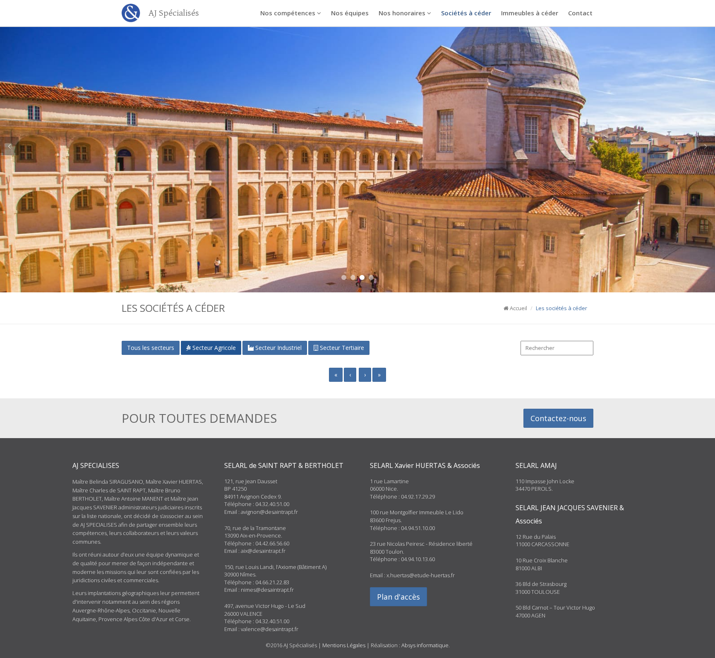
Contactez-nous (558, 418)
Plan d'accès (398, 597)
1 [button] (343, 277)
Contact (580, 13)
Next (705, 146)
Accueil (518, 308)
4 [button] (371, 277)
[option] (357, 146)
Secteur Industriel (278, 348)
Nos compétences (288, 13)
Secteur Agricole (213, 348)
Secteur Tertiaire (341, 348)
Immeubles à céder (529, 13)
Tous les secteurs (150, 348)
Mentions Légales (343, 645)
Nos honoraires (403, 13)
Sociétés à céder (466, 13)
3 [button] (362, 277)
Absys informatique (425, 645)
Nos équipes (350, 13)
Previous (9, 146)
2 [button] (352, 277)
